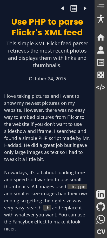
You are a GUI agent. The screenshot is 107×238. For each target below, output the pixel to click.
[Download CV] (101, 232)
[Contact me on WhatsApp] (101, 219)
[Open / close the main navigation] (101, 6)
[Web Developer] (101, 87)
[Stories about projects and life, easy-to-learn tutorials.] (73, 8)
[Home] (101, 37)
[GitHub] (101, 207)
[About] (101, 50)
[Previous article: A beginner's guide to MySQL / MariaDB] (62, 8)
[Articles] (101, 62)
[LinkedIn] (101, 194)
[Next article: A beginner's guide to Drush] (84, 8)
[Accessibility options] (101, 18)
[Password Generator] (101, 75)
